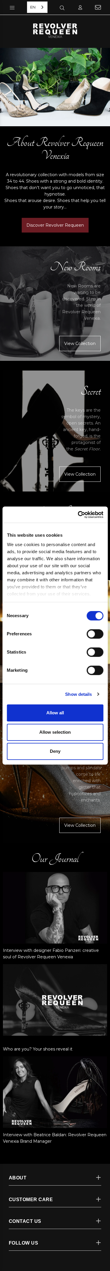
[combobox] (37, 7)
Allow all (55, 712)
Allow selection (55, 732)
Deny (55, 751)
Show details (78, 694)
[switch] (95, 634)
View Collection (80, 343)
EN (32, 7)
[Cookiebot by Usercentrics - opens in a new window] (78, 514)
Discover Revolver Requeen (55, 225)
